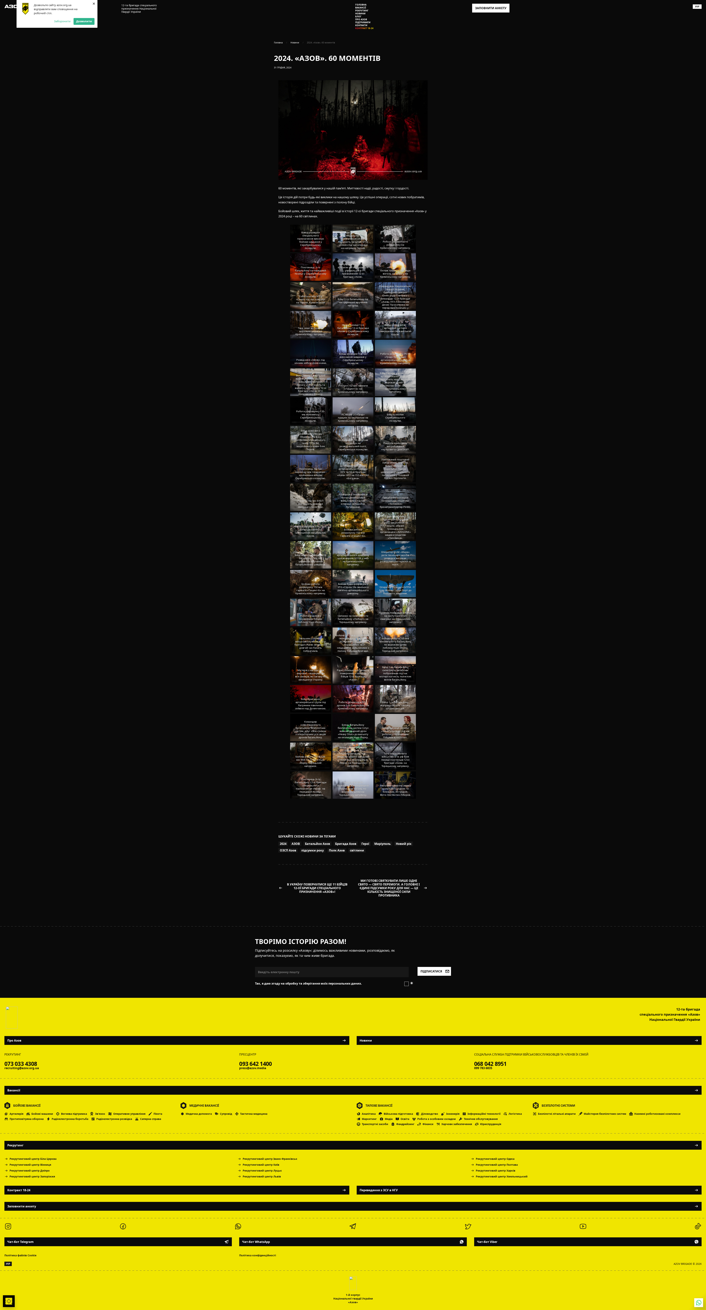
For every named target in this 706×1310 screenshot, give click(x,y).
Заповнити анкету (21, 1206)
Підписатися (431, 971)
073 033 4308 (20, 1064)
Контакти (361, 25)
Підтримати (362, 22)
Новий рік (403, 844)
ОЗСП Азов (288, 850)
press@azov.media (252, 1068)
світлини (357, 850)
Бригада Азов (345, 844)
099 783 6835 (483, 1068)
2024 (283, 844)
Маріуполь (382, 844)
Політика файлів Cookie (20, 1255)
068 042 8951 (490, 1064)
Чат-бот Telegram (20, 1242)
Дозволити (84, 21)
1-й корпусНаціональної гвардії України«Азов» (353, 1298)
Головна (360, 5)
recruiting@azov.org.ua (21, 1068)
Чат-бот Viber (487, 1242)
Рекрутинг (361, 11)
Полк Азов (337, 850)
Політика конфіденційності (257, 1255)
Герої (365, 844)
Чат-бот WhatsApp (256, 1242)
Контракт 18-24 (364, 28)
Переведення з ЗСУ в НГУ (379, 1190)
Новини (360, 14)
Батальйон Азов (317, 844)
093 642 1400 (255, 1064)
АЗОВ (296, 844)
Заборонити (62, 21)
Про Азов (361, 19)
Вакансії (360, 8)
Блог (358, 16)
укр (697, 6)
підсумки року (312, 850)
